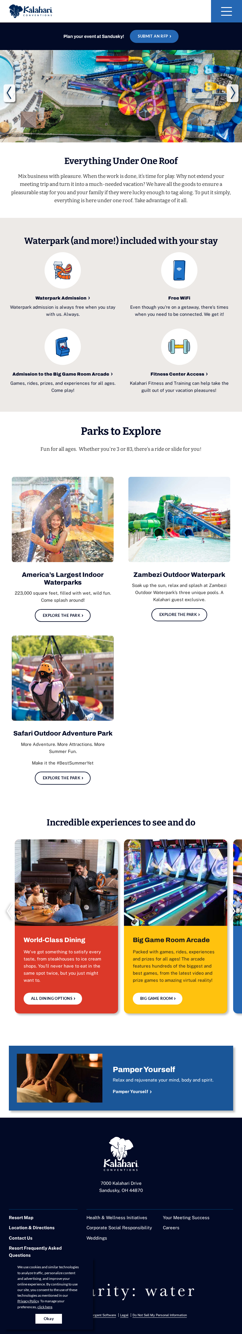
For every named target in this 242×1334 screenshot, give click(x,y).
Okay (49, 1318)
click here (44, 1307)
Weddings (96, 1237)
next (232, 93)
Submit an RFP (153, 36)
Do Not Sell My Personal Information (160, 1315)
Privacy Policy (28, 1301)
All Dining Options (51, 998)
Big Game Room (156, 998)
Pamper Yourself (130, 1091)
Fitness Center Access (177, 374)
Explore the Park (61, 615)
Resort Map (21, 1217)
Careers (171, 1227)
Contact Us (20, 1237)
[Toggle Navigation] (226, 11)
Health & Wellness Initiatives (116, 1217)
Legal (124, 1315)
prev (9, 93)
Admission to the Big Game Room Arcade (60, 374)
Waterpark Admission (60, 298)
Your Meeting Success (186, 1217)
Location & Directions (32, 1227)
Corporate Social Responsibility (119, 1227)
